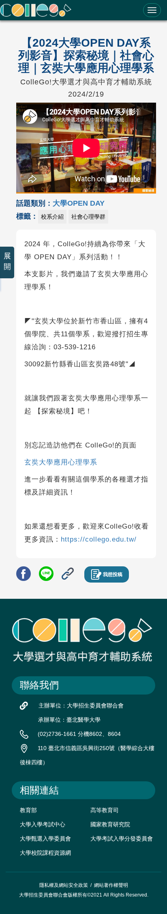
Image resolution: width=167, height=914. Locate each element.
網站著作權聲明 (111, 885)
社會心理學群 (88, 216)
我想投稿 (112, 574)
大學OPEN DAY (79, 203)
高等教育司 (104, 810)
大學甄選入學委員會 (45, 838)
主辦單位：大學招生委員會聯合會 (81, 705)
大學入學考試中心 (42, 824)
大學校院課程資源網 (45, 852)
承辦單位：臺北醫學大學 (69, 719)
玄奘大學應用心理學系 (60, 462)
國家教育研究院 (110, 824)
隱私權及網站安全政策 (63, 885)
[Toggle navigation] (152, 10)
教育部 (28, 810)
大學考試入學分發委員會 (121, 838)
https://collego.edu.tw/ (99, 539)
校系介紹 (52, 216)
